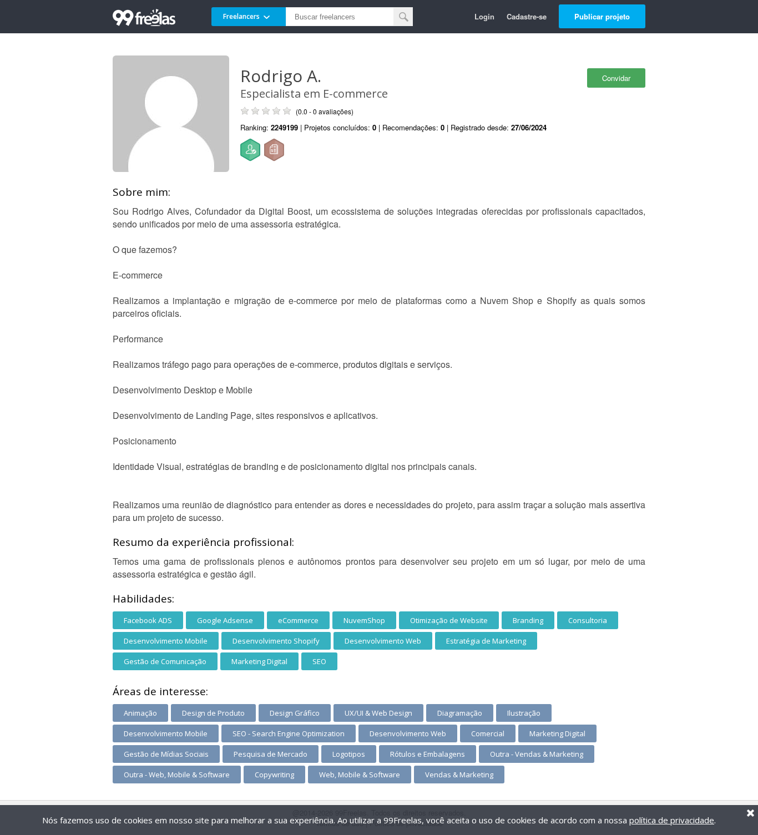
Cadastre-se (527, 16)
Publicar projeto (602, 16)
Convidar (616, 78)
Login (484, 16)
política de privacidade (671, 820)
